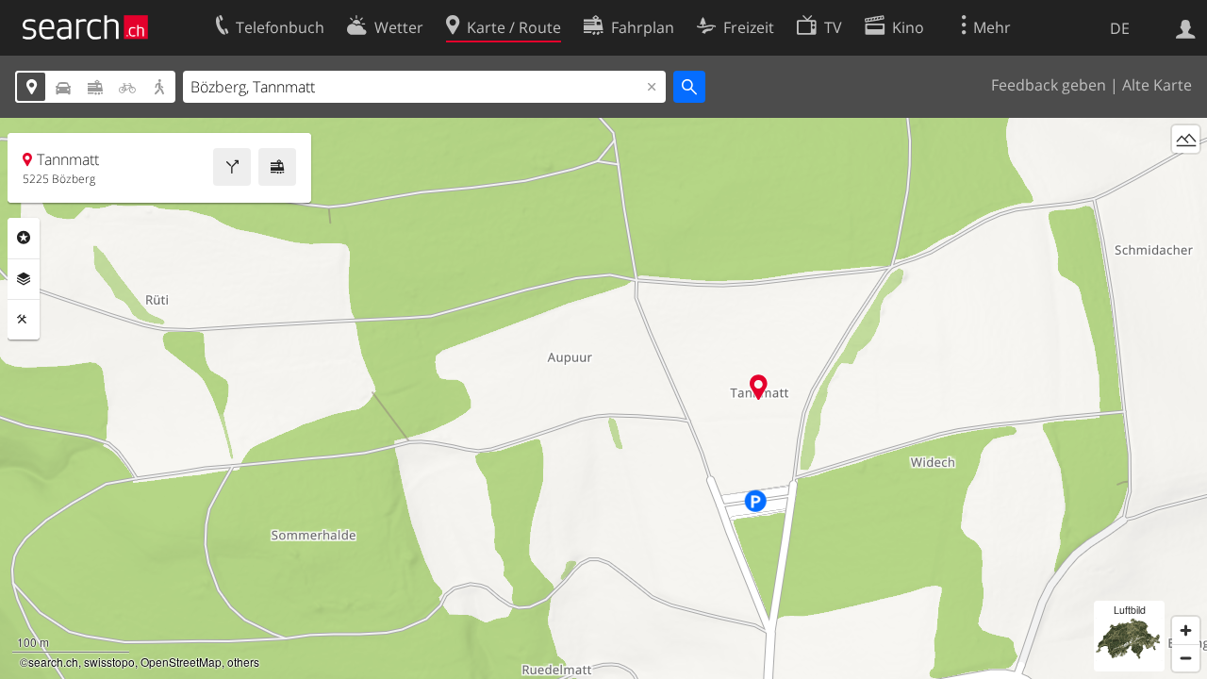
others (243, 662)
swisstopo (109, 662)
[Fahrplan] (277, 167)
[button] (759, 387)
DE (1120, 28)
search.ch (53, 662)
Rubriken (24, 237)
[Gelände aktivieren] (1185, 139)
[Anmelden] (1186, 27)
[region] (603, 398)
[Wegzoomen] (1185, 657)
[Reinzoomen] (1185, 630)
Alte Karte (1157, 85)
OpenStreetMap (181, 662)
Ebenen (24, 279)
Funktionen (24, 320)
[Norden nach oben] (1185, 174)
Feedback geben (1048, 85)
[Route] (232, 167)
